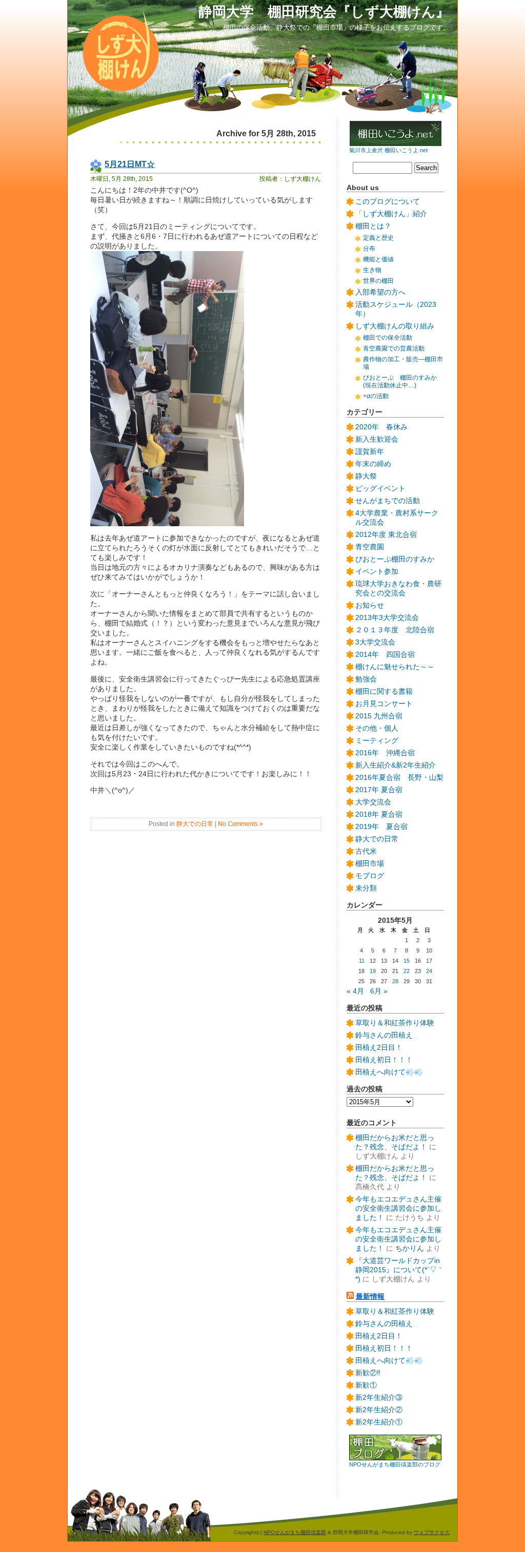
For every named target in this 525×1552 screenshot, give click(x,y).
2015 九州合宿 (378, 716)
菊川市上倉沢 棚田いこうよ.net (388, 150)
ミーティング (376, 740)
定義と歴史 (378, 238)
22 (406, 971)
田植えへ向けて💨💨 (389, 1072)
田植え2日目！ (378, 1047)
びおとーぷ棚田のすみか (394, 559)
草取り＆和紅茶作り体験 (394, 1023)
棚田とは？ (373, 226)
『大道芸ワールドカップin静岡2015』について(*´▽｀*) (399, 1270)
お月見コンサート (384, 704)
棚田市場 (369, 863)
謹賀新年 (369, 452)
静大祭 (366, 476)
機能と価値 (378, 259)
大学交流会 (373, 802)
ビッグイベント (380, 488)
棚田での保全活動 (387, 338)
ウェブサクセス (432, 1532)
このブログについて (387, 201)
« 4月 (355, 991)
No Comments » (240, 824)
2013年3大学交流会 (387, 618)
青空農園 (369, 547)
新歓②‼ (367, 1373)
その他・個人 (376, 728)
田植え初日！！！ (384, 1060)
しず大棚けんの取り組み (394, 326)
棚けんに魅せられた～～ (394, 667)
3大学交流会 (375, 642)
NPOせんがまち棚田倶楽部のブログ (394, 1464)
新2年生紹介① (378, 1422)
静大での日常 (194, 824)
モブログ (369, 876)
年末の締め (373, 464)
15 (406, 961)
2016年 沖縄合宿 (385, 753)
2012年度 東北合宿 (386, 535)
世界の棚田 (378, 281)
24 (429, 971)
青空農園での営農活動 (394, 348)
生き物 (372, 270)
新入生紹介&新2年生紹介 (395, 765)
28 (395, 981)
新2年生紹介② (378, 1410)
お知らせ (369, 605)
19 (373, 971)
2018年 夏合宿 (378, 814)
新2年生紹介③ (378, 1397)
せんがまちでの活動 (387, 501)
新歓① (366, 1385)
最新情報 (370, 1296)
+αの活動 (376, 396)
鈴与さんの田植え (384, 1035)
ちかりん (409, 1248)
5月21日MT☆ (130, 164)
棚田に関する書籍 (384, 691)
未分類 (366, 888)
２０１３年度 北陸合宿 (394, 630)
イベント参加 (376, 571)
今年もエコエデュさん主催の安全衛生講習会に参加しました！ (398, 1208)
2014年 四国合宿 (385, 654)
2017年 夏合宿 (378, 790)
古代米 (366, 851)
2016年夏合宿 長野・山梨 (399, 777)
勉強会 (366, 679)
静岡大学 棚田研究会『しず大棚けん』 (324, 11)
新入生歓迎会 (376, 439)
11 (362, 961)
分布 (369, 248)
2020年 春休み (381, 427)
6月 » (379, 991)
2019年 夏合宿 (381, 827)
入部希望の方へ (380, 292)
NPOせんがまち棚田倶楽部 (295, 1532)
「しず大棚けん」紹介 (391, 214)
